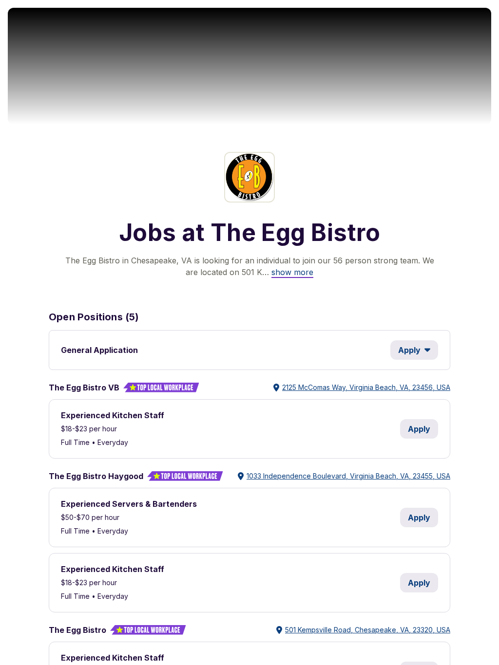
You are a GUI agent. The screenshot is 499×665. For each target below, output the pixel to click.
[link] (292, 272)
